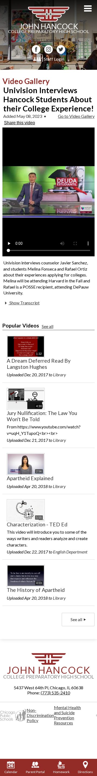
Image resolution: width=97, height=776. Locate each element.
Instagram (48, 49)
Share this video (19, 123)
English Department (70, 551)
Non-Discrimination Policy (40, 715)
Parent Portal (35, 772)
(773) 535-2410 (55, 692)
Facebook (36, 49)
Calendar (11, 772)
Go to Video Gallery (76, 116)
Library (59, 374)
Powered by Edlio (90, 715)
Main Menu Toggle (88, 8)
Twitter (61, 49)
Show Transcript (24, 302)
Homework (61, 772)
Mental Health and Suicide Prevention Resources (67, 715)
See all (47, 326)
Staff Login (54, 58)
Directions (85, 772)
